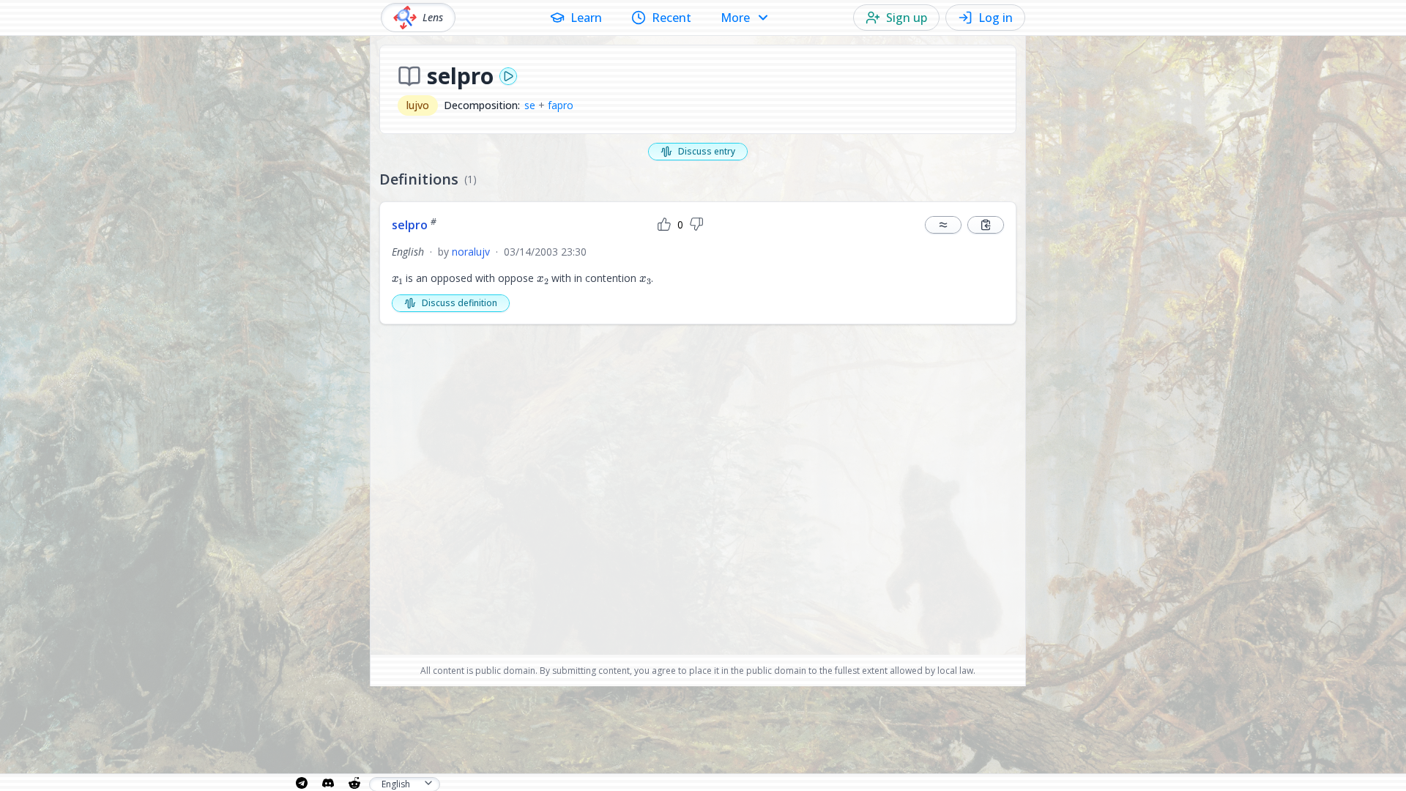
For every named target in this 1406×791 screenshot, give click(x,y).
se (529, 105)
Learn (586, 18)
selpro (414, 225)
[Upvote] (664, 225)
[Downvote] (696, 225)
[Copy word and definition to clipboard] (985, 225)
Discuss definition (459, 303)
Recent (671, 18)
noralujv (471, 252)
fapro (560, 105)
